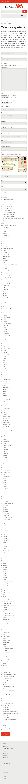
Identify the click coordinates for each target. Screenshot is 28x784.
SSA (4, 287)
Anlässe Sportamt (7, 603)
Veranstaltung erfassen (6, 23)
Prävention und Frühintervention (10, 264)
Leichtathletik (5, 461)
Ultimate (4, 573)
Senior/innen (5, 723)
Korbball (4, 447)
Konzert (4, 250)
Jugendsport (5, 428)
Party (4, 262)
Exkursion (5, 617)
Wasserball (5, 583)
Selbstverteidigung (7, 513)
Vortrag (4, 302)
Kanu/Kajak (5, 433)
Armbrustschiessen (7, 323)
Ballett (4, 327)
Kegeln (4, 435)
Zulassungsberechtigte (8, 730)
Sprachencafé (6, 285)
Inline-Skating (6, 422)
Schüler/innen (6, 717)
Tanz (4, 291)
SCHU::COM (5, 268)
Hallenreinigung (6, 416)
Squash (4, 548)
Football (4, 393)
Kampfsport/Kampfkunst (8, 430)
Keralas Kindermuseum (8, 248)
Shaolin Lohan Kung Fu (8, 517)
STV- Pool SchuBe (7, 725)
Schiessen (5, 494)
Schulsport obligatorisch (8, 503)
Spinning (5, 546)
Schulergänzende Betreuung (9, 273)
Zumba (4, 596)
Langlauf (5, 457)
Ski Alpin (5, 528)
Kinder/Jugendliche (7, 694)
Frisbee (4, 401)
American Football (7, 317)
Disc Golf (5, 362)
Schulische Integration (7, 275)
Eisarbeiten (5, 370)
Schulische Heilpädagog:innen (9, 719)
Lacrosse (5, 455)
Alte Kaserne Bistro (7, 208)
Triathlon (5, 569)
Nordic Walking (6, 468)
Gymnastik (5, 414)
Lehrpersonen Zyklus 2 (8, 701)
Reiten (4, 482)
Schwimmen (5, 507)
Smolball (5, 538)
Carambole (5, 352)
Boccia (4, 344)
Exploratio (5, 233)
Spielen (4, 544)
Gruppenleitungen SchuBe (8, 686)
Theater (4, 293)
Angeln (4, 319)
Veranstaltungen (5, 21)
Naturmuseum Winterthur (8, 214)
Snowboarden (6, 540)
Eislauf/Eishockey (7, 379)
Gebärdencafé (6, 244)
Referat (4, 646)
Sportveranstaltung (7, 652)
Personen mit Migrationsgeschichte (10, 713)
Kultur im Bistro (6, 254)
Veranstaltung (6, 659)
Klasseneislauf (6, 441)
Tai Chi (4, 552)
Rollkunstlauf (5, 486)
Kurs (4, 634)
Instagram (6, 778)
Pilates (4, 474)
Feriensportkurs (6, 623)
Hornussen (5, 420)
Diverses (5, 364)
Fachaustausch (6, 619)
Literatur (4, 258)
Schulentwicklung (6, 270)
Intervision (5, 630)
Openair (4, 644)
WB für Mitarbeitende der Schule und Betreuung (13, 218)
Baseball (5, 329)
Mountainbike (6, 466)
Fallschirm (5, 381)
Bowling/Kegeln (6, 348)
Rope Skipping (6, 488)
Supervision (5, 654)
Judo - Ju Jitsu (6, 426)
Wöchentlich (5, 197)
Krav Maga (5, 449)
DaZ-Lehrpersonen (7, 678)
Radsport (5, 480)
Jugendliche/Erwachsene (8, 690)
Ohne (4, 195)
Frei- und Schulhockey (7, 399)
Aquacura (5, 321)
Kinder (4, 692)
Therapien (5, 295)
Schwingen (5, 509)
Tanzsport (5, 557)
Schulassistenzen (6, 715)
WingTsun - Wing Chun (8, 592)
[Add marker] (25, 162)
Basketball (5, 331)
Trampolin (5, 567)
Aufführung (5, 227)
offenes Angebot (6, 642)
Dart (4, 360)
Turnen (4, 571)
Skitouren (5, 536)
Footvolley (5, 395)
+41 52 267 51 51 (11, 748)
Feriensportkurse (6, 387)
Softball (4, 542)
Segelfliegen (5, 511)
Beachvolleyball (6, 335)
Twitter (5, 776)
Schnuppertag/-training (8, 648)
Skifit (4, 532)
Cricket (4, 356)
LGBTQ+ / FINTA (6, 705)
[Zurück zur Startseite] (14, 6)
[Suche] (24, 11)
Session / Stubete (7, 277)
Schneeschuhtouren (7, 499)
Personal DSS (6, 707)
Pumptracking (6, 476)
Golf (4, 410)
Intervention (5, 628)
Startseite (3, 19)
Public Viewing (6, 266)
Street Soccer (6, 550)
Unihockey (5, 575)
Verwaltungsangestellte (8, 728)
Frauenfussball (6, 397)
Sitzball (4, 523)
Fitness (4, 391)
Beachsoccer (5, 333)
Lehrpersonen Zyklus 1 (8, 699)
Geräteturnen (6, 406)
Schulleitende (6, 721)
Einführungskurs (6, 613)
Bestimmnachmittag (7, 605)
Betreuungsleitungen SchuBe (9, 674)
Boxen (4, 350)
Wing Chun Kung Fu (7, 590)
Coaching (5, 607)
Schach (4, 492)
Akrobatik (5, 315)
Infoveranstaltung (6, 246)
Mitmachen (5, 260)
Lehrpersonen (6, 697)
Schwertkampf (6, 505)
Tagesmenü (5, 289)
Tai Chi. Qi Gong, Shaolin (8, 554)
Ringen (4, 484)
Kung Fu (5, 451)
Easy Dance (5, 368)
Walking (4, 579)
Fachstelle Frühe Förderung (9, 235)
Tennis (4, 563)
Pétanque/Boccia (6, 472)
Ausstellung (5, 229)
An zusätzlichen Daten (8, 199)
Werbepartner (6, 588)
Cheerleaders (6, 354)
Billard (4, 340)
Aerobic (4, 311)
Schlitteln (5, 497)
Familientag (5, 621)
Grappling (5, 412)
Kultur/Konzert (6, 632)
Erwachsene (5, 680)
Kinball (4, 439)
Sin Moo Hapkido (6, 519)
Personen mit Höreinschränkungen (10, 711)
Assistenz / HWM (7, 672)
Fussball (4, 404)
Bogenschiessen (6, 346)
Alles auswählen (4, 225)
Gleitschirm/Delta (6, 408)
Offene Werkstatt (6, 640)
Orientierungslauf (6, 470)
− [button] (25, 159)
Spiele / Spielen (6, 283)
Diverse (4, 220)
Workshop (5, 304)
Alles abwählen (13, 225)
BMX (4, 342)
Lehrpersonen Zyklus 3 (8, 703)
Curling (4, 358)
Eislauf (4, 377)
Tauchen (5, 559)
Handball (5, 418)
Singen (4, 521)
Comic (4, 231)
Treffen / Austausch (7, 297)
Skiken (4, 534)
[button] (20, 157)
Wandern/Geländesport (8, 581)
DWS (4, 611)
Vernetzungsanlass (7, 661)
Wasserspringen (6, 585)
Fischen (4, 389)
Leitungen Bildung (7, 256)
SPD (4, 281)
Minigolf (4, 464)
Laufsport (5, 459)
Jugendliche (5, 688)
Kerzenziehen (6, 437)
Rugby (4, 490)
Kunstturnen (5, 453)
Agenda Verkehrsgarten (8, 204)
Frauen (4, 684)
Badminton (5, 325)
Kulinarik (5, 252)
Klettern (4, 443)
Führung (4, 242)
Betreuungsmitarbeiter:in (8, 676)
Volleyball (5, 577)
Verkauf (4, 299)
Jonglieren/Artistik (7, 424)
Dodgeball (5, 366)
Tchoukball (5, 561)
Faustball (5, 383)
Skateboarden (6, 526)
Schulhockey (5, 501)
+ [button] (25, 157)
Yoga (4, 594)
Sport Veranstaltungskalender (9, 216)
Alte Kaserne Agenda (7, 206)
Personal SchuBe (6, 709)
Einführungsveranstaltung (8, 615)
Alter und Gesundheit (7, 210)
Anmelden (6, 1)
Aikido (4, 313)
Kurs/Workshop (6, 636)
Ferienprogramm (6, 240)
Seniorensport (6, 515)
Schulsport (5, 650)
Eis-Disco (5, 373)
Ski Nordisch (5, 530)
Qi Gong (4, 478)
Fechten (4, 385)
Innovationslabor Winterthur (9, 212)
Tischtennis (5, 565)
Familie (4, 237)
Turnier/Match (6, 657)
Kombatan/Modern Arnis (8, 445)
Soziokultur (5, 279)
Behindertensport (6, 337)
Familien (4, 682)
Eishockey (5, 375)
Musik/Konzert (6, 638)
